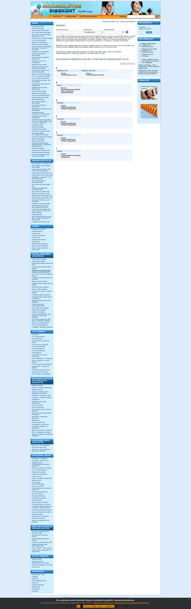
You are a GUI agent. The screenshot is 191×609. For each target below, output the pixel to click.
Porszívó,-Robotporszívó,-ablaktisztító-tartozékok (40, 392)
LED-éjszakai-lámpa (38, 336)
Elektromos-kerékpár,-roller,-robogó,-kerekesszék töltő (41, 271)
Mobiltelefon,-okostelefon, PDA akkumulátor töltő (41, 177)
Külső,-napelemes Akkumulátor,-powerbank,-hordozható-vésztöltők (42, 48)
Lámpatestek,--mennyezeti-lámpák (40, 367)
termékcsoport (87, 29)
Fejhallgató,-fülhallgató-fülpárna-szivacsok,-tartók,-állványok (42, 507)
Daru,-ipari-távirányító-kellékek (41, 512)
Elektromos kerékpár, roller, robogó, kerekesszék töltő (119, 21)
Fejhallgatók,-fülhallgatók (39, 458)
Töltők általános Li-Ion (69, 75)
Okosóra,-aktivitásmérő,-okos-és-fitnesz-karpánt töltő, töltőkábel (41, 315)
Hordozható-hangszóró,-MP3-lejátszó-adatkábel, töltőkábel (41, 320)
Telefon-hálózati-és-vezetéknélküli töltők (38, 305)
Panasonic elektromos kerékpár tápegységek (68, 124)
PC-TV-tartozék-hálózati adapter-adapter (42, 274)
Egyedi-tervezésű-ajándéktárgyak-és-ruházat (40, 562)
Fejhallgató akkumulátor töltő (41, 203)
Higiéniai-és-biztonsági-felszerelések (39, 402)
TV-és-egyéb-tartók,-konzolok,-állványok (42, 410)
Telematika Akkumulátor (39, 129)
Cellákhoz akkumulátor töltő (40, 222)
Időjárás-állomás (37, 389)
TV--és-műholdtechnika (39, 470)
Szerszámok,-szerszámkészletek (38, 483)
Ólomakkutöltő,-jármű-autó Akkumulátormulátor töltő (40, 206)
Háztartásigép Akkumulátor (40, 97)
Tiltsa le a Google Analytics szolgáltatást (99, 606)
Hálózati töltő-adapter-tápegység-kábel (42, 263)
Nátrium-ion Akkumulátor (39, 42)
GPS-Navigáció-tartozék (39, 492)
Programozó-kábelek (38, 472)
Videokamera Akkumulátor (40, 44)
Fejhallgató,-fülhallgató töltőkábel (42, 327)
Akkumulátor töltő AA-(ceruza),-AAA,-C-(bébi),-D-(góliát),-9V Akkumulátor (42, 218)
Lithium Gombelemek (38, 235)
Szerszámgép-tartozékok (40, 502)
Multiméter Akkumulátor (39, 93)
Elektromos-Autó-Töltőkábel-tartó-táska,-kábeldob (41, 450)
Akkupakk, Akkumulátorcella (41, 150)
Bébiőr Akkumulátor (38, 99)
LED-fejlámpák (36, 353)
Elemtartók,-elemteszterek (40, 460)
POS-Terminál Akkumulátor (40, 78)
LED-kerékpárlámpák (38, 346)
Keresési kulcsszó (62, 29)
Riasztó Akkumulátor (38, 141)
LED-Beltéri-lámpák (38, 348)
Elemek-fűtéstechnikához (40, 244)
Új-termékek (36, 567)
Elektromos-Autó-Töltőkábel (41, 445)
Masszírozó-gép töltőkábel (40, 323)
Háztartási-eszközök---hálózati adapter (42, 292)
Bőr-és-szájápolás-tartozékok (41, 432)
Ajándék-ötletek (37, 559)
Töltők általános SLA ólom (95, 75)
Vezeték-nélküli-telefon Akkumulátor (39, 54)
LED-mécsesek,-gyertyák (40, 344)
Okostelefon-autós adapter (40, 308)
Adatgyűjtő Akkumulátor (39, 64)
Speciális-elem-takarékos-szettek (40, 535)
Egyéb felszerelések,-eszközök (42, 430)
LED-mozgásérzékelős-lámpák (42, 364)
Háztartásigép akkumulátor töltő (42, 198)
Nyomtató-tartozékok (38, 496)
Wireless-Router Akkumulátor (41, 74)
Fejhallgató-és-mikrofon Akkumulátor (39, 116)
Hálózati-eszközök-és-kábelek (41, 468)
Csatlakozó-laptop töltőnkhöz (41, 295)
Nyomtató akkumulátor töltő (40, 191)
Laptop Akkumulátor (38, 26)
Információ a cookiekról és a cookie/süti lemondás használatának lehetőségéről (121, 603)
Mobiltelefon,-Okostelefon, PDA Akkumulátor (41, 109)
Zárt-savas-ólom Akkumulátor (41, 32)
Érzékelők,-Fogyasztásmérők (41, 395)
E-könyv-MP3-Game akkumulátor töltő (38, 181)
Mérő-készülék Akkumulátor (41, 95)
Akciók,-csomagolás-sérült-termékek (40, 521)
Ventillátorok (35, 399)
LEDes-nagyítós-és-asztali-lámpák (40, 361)
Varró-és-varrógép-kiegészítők (41, 387)
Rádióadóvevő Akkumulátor (40, 51)
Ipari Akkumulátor (37, 125)
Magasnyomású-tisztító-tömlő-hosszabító (41, 413)
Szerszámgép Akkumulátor (40, 30)
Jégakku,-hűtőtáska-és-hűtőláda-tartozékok (42, 435)
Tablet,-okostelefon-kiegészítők (42, 478)
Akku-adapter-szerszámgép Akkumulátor (41, 166)
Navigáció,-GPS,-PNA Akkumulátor (39, 61)
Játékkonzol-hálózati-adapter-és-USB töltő (42, 278)
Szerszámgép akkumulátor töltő (42, 163)
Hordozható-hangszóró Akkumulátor (39, 105)
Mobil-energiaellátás (38, 139)
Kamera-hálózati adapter (39, 289)
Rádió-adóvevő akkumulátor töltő (42, 175)
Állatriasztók (36, 420)
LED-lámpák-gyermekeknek (41, 370)
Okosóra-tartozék (37, 494)
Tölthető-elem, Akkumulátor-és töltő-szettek (41, 550)
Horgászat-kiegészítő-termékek (42, 137)
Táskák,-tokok (36, 476)
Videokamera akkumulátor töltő (41, 173)
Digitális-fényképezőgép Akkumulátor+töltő (39, 545)
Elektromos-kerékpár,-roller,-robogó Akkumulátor (41, 155)
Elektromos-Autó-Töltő (39, 447)
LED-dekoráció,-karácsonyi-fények (41, 341)
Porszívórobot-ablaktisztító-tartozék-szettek (41, 532)
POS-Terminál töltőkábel (39, 325)
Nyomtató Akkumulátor (39, 91)
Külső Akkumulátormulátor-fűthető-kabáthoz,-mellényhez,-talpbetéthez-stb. (42, 144)
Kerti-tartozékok (37, 500)
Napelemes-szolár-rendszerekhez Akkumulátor (41, 113)
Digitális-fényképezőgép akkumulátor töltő (39, 188)
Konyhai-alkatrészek (38, 422)
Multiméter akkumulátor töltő (41, 193)
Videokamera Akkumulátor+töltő (42, 542)
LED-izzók (35, 334)
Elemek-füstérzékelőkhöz (40, 246)
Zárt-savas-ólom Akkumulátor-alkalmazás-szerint (41, 35)
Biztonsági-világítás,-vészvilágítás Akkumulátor (40, 134)
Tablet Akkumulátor (38, 28)
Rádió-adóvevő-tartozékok (40, 516)
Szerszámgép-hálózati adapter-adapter (42, 267)
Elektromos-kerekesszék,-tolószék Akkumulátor (40, 67)
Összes (63, 73)
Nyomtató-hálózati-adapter (40, 287)
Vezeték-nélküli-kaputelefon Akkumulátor (40, 58)
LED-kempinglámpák (38, 350)
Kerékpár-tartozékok (38, 518)
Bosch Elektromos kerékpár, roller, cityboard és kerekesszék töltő (70, 91)
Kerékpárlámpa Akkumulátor (41, 152)
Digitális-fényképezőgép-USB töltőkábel (41, 301)
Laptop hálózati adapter (39, 259)
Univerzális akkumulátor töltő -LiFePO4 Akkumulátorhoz (41, 170)
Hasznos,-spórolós (38, 486)
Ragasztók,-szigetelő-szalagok (42, 397)
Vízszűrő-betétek (37, 405)
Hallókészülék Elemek (39, 239)
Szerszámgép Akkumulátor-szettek (41, 539)
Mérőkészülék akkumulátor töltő (42, 196)
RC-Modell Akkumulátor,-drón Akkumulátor (41, 81)
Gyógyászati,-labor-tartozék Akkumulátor (41, 84)
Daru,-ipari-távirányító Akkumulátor (39, 102)
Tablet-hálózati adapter (39, 310)
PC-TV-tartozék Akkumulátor (41, 76)
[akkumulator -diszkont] (55, 11)
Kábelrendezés (36, 480)
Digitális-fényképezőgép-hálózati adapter (42, 284)
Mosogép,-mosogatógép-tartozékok (40, 417)
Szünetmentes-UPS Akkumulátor (42, 38)
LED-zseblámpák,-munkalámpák (42, 358)
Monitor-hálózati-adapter (39, 281)
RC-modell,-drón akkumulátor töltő (41, 185)
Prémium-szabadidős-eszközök (42, 565)
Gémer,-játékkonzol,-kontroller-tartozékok (42, 488)
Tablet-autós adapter (38, 312)
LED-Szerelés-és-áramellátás (41, 374)
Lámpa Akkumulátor (38, 148)
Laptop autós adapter (38, 261)
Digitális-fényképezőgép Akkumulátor (39, 88)
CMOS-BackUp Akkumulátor (41, 131)
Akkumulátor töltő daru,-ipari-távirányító (41, 200)
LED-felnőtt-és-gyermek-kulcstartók (40, 355)
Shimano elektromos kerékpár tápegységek (68, 140)
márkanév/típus (109, 29)
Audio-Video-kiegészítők (39, 474)
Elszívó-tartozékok (38, 407)
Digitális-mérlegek (37, 385)
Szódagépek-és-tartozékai (40, 424)
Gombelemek (36, 233)
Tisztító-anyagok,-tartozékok (41, 504)
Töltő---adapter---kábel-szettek (42, 548)
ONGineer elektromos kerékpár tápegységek (68, 107)
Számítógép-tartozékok (39, 498)
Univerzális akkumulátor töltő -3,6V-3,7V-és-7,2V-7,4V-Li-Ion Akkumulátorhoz (41, 210)
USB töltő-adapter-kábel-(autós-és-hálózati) (42, 297)
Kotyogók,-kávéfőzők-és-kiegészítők (40, 427)
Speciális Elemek (37, 231)
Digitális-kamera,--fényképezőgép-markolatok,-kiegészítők (41, 464)
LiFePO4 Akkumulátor (39, 40)
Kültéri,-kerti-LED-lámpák (40, 372)
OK (78, 606)
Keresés (123, 16)
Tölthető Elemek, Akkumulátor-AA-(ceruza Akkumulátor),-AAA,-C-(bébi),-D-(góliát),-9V (42, 121)
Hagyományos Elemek (39, 229)
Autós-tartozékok (37, 514)
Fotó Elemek (36, 237)
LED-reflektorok (37, 338)
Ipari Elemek (36, 242)
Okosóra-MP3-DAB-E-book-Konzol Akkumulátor (41, 71)
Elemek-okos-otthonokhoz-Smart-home (40, 248)
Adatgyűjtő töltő (37, 214)
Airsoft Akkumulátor (38, 127)
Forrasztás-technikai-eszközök (42, 510)
